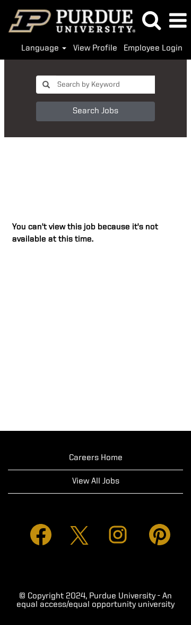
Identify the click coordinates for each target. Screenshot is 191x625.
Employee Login (153, 48)
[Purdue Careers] (68, 21)
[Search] (151, 20)
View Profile (95, 48)
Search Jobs (95, 111)
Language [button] (41, 48)
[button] (177, 21)
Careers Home (96, 458)
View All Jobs (95, 481)
